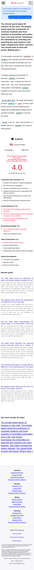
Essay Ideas (17, 504)
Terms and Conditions (17, 537)
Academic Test (17, 486)
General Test (17, 488)
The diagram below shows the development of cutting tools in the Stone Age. (17, 301)
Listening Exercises (17, 473)
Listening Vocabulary (17, 477)
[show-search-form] (30, 3)
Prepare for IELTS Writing (17, 506)
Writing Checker (17, 499)
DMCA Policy (17, 541)
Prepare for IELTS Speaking (17, 522)
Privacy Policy (17, 533)
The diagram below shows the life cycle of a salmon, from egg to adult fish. (17, 387)
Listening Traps (17, 475)
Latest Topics (17, 518)
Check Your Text (20, 17)
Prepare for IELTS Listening (17, 480)
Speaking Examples (17, 515)
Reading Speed (17, 491)
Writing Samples (17, 502)
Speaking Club (17, 520)
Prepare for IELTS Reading (17, 493)
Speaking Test (17, 513)
